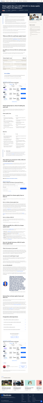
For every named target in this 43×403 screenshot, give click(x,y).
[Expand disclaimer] (41, 22)
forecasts (13, 153)
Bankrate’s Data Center (24, 401)
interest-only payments (20, 271)
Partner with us (29, 401)
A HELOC (18, 39)
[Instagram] (4, 400)
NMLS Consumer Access (12, 397)
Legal (33, 396)
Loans (22, 400)
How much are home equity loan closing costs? (29, 388)
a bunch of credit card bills (17, 304)
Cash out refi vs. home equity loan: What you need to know (6, 388)
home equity (3, 3)
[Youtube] (6, 400)
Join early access (23, 188)
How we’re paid (29, 396)
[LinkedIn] (5, 400)
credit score (9, 231)
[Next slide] (40, 386)
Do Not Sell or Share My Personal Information (37, 400)
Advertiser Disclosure (38, 3)
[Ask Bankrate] (41, 401)
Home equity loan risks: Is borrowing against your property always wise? (17, 388)
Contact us (29, 400)
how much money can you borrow (8, 163)
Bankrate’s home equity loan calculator (12, 178)
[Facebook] (1, 400)
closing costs (9, 239)
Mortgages (23, 396)
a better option (11, 308)
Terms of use (33, 401)
